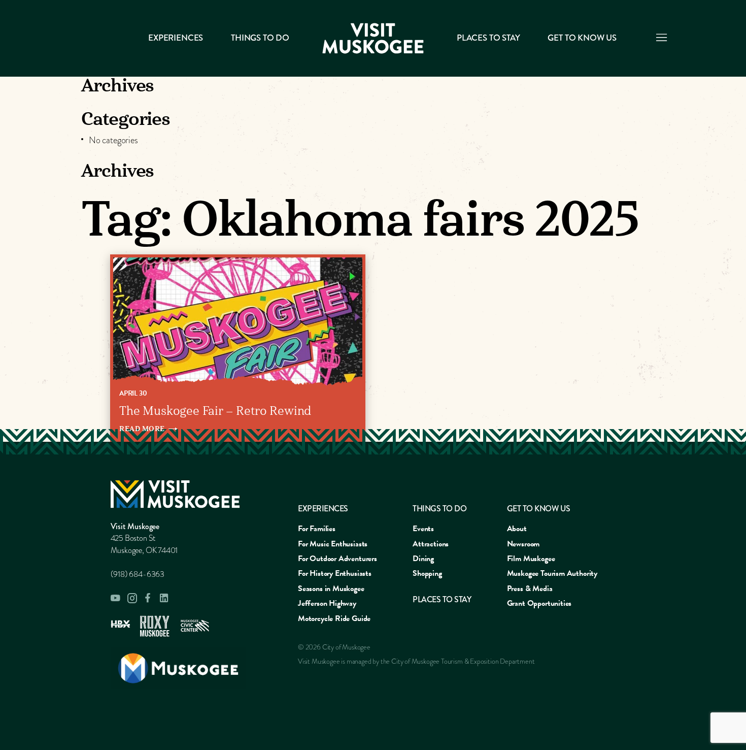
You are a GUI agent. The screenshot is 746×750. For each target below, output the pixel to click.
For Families (316, 529)
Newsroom (523, 544)
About (517, 529)
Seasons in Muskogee (331, 588)
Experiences (175, 37)
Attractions (431, 544)
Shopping (427, 573)
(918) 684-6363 (137, 574)
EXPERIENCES (323, 508)
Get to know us (582, 37)
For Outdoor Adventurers (337, 558)
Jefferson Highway (327, 603)
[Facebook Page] (148, 598)
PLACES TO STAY (488, 37)
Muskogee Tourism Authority (552, 573)
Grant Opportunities (539, 603)
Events (423, 529)
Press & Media (530, 588)
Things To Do (260, 37)
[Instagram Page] (132, 598)
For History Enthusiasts (334, 573)
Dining (423, 558)
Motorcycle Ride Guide (334, 618)
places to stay (442, 599)
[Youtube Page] (116, 598)
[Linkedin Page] (164, 598)
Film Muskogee (531, 558)
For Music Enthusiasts (332, 544)
